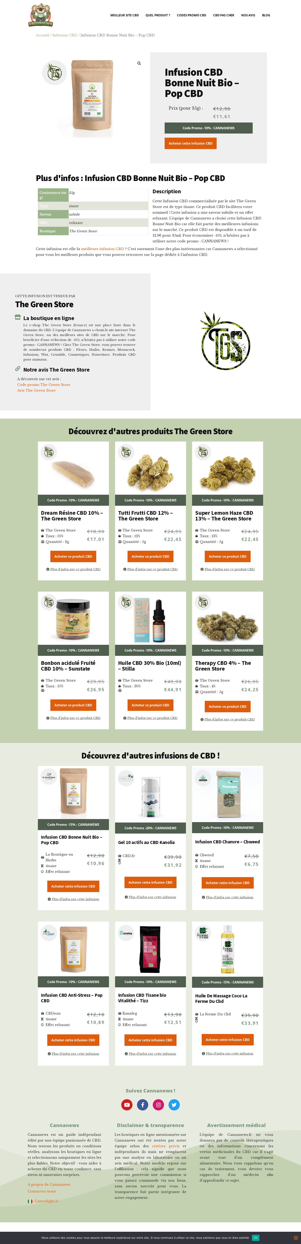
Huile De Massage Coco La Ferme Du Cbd (221, 998)
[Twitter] (174, 1104)
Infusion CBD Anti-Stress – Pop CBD (72, 998)
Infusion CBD (65, 35)
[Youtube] (126, 1104)
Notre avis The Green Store (56, 369)
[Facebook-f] (142, 1104)
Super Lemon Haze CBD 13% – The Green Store (224, 515)
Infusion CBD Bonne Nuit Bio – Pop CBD (71, 840)
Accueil (42, 35)
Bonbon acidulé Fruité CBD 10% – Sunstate (68, 665)
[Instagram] (158, 1104)
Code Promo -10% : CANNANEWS (209, 128)
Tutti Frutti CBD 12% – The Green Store (145, 515)
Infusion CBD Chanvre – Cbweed (227, 842)
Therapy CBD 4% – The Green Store (223, 665)
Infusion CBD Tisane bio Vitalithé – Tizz (142, 998)
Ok (256, 1237)
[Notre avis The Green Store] (17, 368)
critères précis (166, 1146)
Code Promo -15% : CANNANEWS (73, 824)
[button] (139, 63)
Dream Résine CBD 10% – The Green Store (72, 515)
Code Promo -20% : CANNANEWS (150, 828)
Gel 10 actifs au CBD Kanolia (146, 842)
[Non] (296, 1238)
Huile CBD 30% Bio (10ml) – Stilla (149, 665)
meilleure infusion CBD (102, 249)
